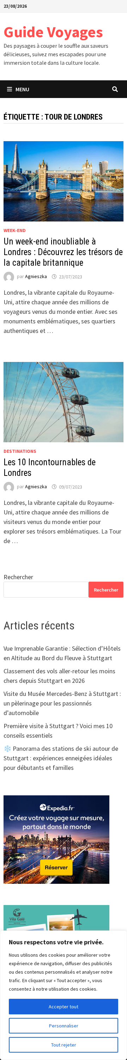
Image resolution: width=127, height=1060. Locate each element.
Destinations (20, 451)
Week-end (15, 230)
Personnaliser (63, 1025)
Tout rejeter (63, 1045)
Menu (22, 89)
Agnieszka (36, 276)
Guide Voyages (53, 31)
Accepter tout (63, 1006)
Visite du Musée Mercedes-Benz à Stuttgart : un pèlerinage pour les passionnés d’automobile (62, 703)
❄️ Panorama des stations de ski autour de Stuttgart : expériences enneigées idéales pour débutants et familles (61, 758)
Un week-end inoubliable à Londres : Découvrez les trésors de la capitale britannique (63, 252)
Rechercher (18, 577)
